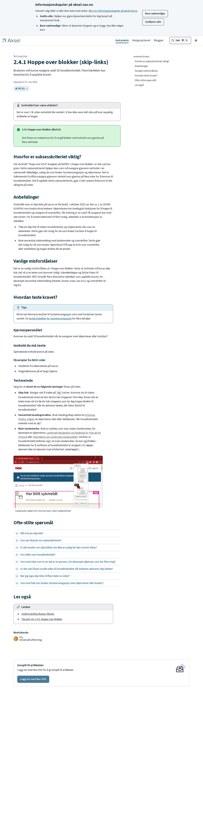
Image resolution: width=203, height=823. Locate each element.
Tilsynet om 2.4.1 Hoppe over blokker (41, 619)
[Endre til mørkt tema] (195, 40)
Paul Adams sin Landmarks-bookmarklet (55, 437)
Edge (30, 419)
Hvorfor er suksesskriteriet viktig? (152, 61)
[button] (33, 679)
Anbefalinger (141, 66)
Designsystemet (141, 40)
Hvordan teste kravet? (146, 75)
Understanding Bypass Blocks (37, 614)
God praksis (122, 40)
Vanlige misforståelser (146, 70)
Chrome (90, 415)
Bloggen (158, 40)
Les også (139, 85)
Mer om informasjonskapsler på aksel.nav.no (113, 11)
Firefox (22, 419)
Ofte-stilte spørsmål (145, 80)
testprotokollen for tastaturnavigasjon (50, 318)
